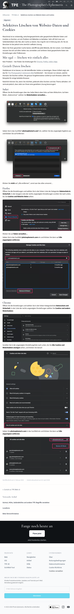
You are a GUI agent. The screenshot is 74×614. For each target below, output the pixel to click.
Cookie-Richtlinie (55, 567)
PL (71, 1)
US (49, 1)
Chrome (39, 62)
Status (29, 567)
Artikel (29, 560)
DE (57, 1)
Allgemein (7, 20)
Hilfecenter (6, 15)
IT (68, 1)
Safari (51, 62)
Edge (55, 62)
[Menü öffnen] (71, 5)
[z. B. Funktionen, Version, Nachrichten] (67, 5)
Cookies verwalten (56, 571)
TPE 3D (7, 564)
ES (64, 1)
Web (6, 557)
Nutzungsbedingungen (57, 560)
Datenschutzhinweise (57, 564)
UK (53, 1)
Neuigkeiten (31, 557)
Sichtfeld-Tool (9, 567)
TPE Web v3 (15, 15)
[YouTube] (68, 607)
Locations (6, 508)
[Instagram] (63, 607)
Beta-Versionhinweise (11, 513)
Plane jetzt (37, 533)
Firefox (45, 62)
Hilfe (28, 564)
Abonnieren (37, 596)
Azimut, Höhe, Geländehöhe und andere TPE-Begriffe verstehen (26, 502)
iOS (5, 560)
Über (51, 557)
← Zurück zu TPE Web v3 (11, 489)
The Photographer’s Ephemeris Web (21, 73)
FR (61, 1)
